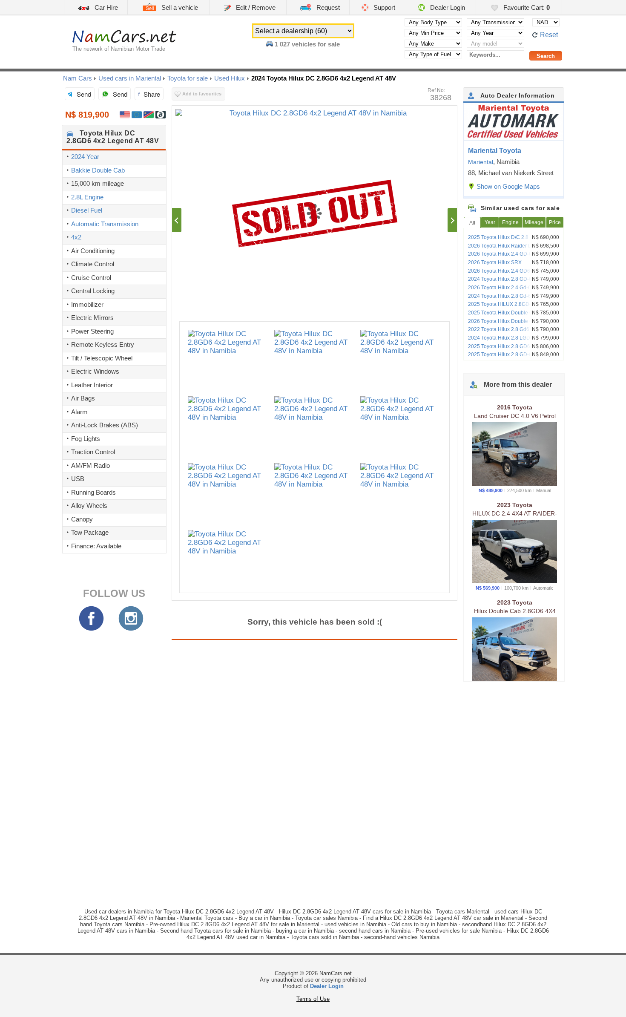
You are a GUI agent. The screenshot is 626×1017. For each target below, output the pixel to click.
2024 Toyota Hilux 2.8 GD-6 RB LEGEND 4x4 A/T (515, 282)
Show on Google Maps (508, 186)
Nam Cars (77, 78)
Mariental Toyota (494, 150)
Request (327, 7)
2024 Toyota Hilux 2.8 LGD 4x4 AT (507, 338)
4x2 (76, 237)
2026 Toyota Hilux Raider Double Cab (512, 246)
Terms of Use (313, 999)
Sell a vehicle (179, 7)
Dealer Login (446, 7)
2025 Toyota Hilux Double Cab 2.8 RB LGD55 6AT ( (512, 316)
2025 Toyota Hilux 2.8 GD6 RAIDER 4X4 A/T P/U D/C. (515, 349)
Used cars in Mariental (129, 78)
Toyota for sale (187, 78)
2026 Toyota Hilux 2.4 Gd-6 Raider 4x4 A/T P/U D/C (513, 291)
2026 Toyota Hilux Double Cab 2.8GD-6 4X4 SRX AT (514, 324)
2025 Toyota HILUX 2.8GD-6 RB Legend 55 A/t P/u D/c (515, 307)
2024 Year (85, 156)
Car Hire (105, 7)
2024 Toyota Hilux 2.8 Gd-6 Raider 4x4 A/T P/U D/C (513, 299)
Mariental (480, 161)
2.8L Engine (87, 197)
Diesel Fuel (86, 210)
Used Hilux (229, 78)
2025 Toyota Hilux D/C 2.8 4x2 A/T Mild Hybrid (513, 240)
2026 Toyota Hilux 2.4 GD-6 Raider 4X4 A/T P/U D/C (514, 257)
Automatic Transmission (104, 224)
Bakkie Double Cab (98, 170)
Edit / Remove (255, 7)
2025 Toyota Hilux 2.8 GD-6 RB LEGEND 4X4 (515, 357)
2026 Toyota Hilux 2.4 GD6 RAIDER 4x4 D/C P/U (514, 274)
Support (383, 7)
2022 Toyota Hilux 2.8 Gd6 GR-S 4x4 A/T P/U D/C (515, 332)
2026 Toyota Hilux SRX (495, 262)
